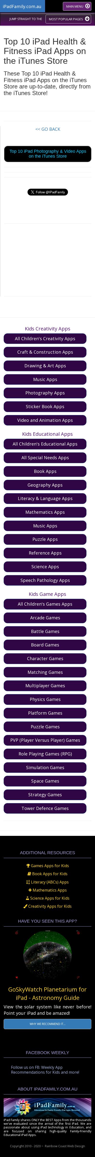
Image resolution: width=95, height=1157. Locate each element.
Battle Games (45, 631)
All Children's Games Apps (45, 604)
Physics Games (45, 699)
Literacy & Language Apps (45, 498)
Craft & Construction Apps (45, 352)
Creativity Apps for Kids (49, 906)
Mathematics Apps (45, 512)
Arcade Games (45, 618)
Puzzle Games (45, 727)
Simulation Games (45, 767)
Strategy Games (45, 794)
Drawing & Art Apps (45, 366)
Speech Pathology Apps (45, 580)
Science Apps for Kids (49, 898)
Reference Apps (45, 553)
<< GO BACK (47, 129)
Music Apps (45, 379)
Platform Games (45, 713)
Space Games (45, 781)
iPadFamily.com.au (22, 6)
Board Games (45, 645)
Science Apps (45, 566)
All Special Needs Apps (45, 457)
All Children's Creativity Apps (45, 338)
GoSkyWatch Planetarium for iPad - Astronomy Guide (47, 993)
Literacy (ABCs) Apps (49, 882)
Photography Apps (45, 393)
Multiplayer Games (45, 685)
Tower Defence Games (45, 808)
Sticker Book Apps (45, 406)
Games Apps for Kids (49, 865)
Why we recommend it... (48, 1024)
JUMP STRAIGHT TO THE (26, 19)
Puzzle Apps (45, 539)
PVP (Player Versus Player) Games (45, 740)
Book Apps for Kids (49, 873)
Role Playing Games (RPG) (45, 754)
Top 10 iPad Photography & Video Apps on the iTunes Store (48, 154)
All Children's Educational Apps (45, 444)
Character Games (45, 658)
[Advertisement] (47, 259)
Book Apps (45, 471)
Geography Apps (45, 485)
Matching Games (45, 672)
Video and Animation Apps (45, 420)
